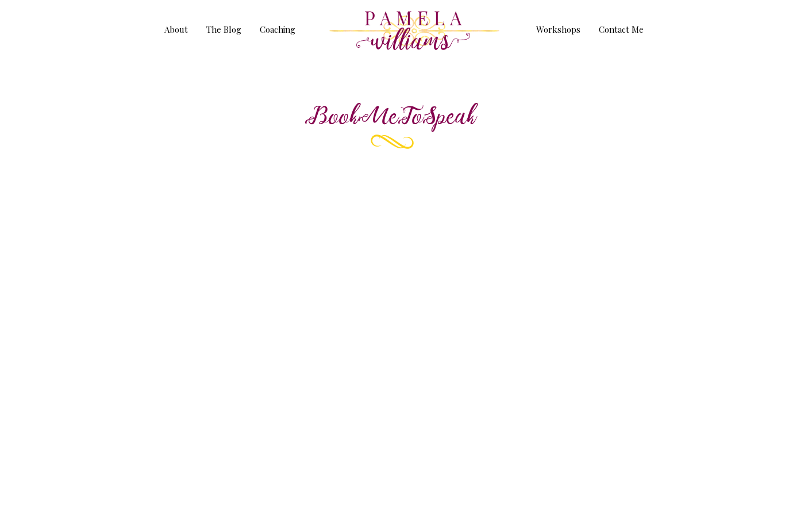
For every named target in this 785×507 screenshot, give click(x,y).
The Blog (223, 30)
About (176, 30)
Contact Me (621, 30)
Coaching (277, 30)
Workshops (558, 30)
